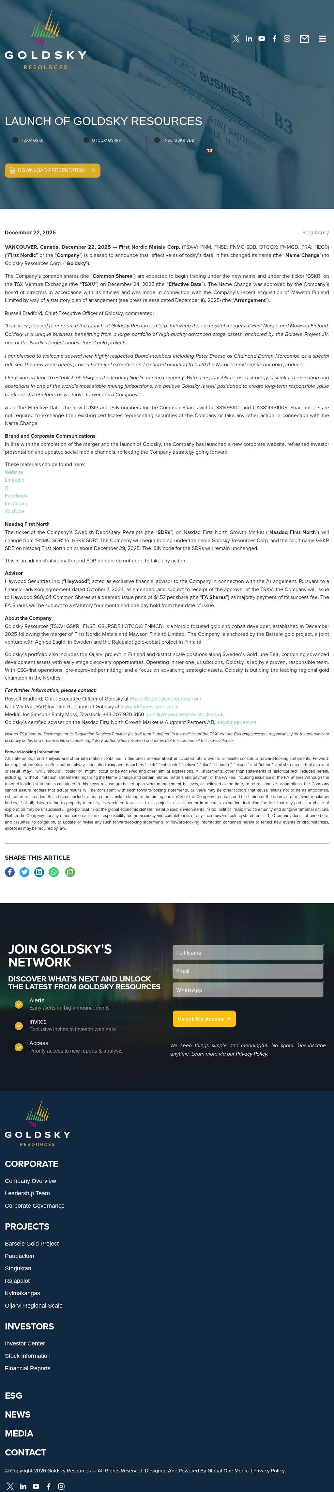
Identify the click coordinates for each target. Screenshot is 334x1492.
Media (19, 1433)
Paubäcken (19, 1256)
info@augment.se (236, 722)
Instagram (16, 503)
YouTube (14, 511)
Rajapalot (17, 1281)
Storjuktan (18, 1268)
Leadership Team (27, 1193)
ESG (13, 1395)
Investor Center (25, 1343)
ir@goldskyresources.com (150, 706)
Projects (27, 1226)
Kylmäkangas (22, 1293)
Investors (29, 1326)
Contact (25, 1452)
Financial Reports (28, 1368)
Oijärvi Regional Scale (34, 1306)
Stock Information (28, 1356)
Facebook (16, 495)
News (18, 1414)
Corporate (31, 1163)
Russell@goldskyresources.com (165, 698)
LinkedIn (14, 479)
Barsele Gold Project (32, 1244)
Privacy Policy (251, 1054)
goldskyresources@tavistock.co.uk (184, 714)
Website (14, 472)
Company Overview (30, 1181)
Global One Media (228, 1470)
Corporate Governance (35, 1206)
